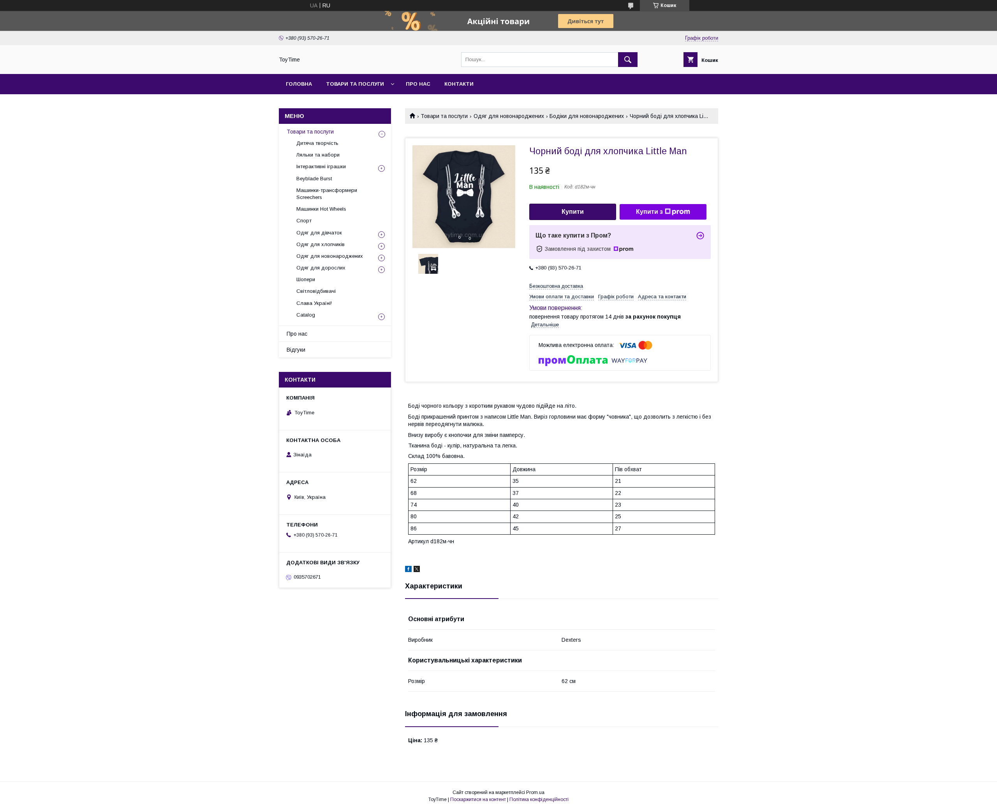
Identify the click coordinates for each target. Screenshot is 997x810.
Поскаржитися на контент (478, 799)
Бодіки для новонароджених (587, 116)
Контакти (459, 84)
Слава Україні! (314, 303)
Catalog (305, 315)
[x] (417, 570)
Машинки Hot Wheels (321, 209)
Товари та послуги (355, 84)
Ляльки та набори (318, 155)
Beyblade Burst (314, 178)
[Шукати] (628, 59)
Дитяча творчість (317, 143)
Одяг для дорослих (320, 268)
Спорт (304, 221)
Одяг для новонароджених (509, 116)
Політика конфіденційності (539, 799)
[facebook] (408, 570)
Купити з (649, 211)
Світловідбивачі (316, 291)
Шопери (305, 279)
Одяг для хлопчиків (320, 244)
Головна (299, 84)
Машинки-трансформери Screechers (326, 193)
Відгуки (296, 350)
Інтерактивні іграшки (321, 166)
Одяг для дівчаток (319, 233)
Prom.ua (535, 792)
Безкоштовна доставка (556, 286)
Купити (573, 211)
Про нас (418, 84)
